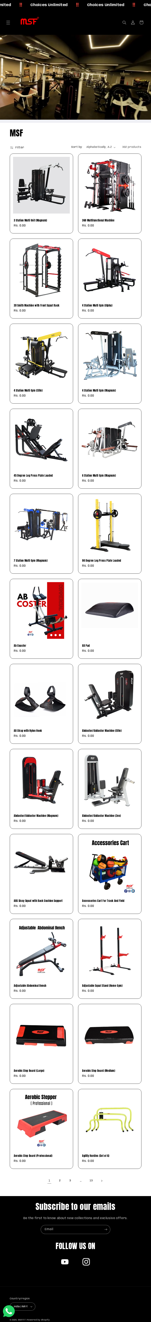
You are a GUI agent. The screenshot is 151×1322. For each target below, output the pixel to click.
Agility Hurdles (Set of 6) (95, 1155)
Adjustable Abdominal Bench (30, 985)
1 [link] (49, 1180)
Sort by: (76, 147)
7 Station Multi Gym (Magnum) (31, 560)
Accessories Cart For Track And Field (103, 900)
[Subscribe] (106, 1229)
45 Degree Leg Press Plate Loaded (33, 475)
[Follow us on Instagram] (86, 1261)
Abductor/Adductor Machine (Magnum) (36, 815)
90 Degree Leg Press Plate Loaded (101, 560)
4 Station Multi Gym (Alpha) (97, 305)
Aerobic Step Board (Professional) (33, 1155)
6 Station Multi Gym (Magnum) (99, 475)
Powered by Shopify (38, 1320)
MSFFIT (22, 1320)
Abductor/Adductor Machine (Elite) (102, 730)
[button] (8, 22)
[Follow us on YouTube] (64, 1261)
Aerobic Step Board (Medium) (98, 1070)
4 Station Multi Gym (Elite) (28, 390)
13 (91, 1180)
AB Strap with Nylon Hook (28, 730)
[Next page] (101, 1181)
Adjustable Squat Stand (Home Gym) (102, 985)
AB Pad (86, 645)
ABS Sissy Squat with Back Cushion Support (38, 900)
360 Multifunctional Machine (98, 220)
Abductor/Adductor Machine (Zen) (101, 815)
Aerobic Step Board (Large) (29, 1070)
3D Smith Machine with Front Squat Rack (36, 305)
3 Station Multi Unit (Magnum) (30, 220)
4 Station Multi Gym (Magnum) (99, 390)
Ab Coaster (20, 645)
